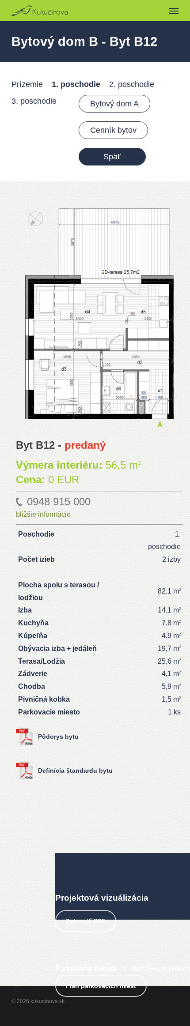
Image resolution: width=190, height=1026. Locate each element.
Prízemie (27, 84)
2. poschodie (131, 84)
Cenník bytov (113, 130)
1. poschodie (76, 84)
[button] (174, 10)
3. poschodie (34, 101)
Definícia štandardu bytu (75, 770)
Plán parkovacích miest (101, 985)
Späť (112, 156)
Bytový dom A (114, 103)
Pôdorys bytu (58, 736)
